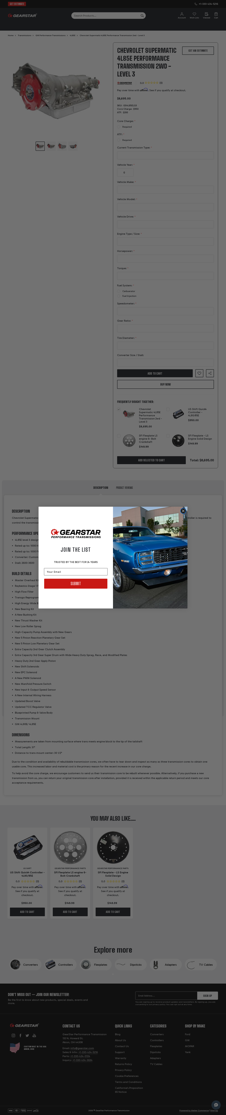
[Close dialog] (183, 511)
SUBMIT (76, 583)
